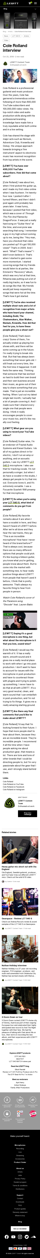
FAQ (20, 1205)
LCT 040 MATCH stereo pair (20, 1061)
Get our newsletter (20, 1229)
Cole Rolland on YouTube (13, 784)
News (6, 36)
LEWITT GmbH (16, 1253)
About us (20, 1168)
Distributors (20, 1189)
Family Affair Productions (20, 1087)
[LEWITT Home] (11, 4)
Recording (20, 1148)
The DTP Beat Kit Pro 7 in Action (20, 1074)
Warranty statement (20, 1212)
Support (20, 1195)
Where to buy (20, 1215)
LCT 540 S (16, 36)
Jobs (20, 1175)
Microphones (20, 1145)
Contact (20, 1198)
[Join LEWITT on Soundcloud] (33, 1237)
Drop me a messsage (27, 814)
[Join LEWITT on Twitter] (26, 1237)
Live (20, 1152)
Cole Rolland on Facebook (13, 787)
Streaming (20, 1155)
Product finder (20, 1162)
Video (6, 40)
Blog (5, 9)
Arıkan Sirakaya (20, 1085)
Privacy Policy (20, 1178)
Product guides (20, 1209)
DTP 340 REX (20, 1056)
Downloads (20, 1202)
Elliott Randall (20, 1069)
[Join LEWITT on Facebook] (6, 1237)
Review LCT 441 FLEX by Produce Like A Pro (20, 1072)
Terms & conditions (20, 1185)
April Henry (20, 1082)
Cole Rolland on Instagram (13, 789)
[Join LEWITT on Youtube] (13, 1237)
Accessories (20, 1159)
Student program (20, 1182)
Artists (10, 31)
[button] (29, 3)
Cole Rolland (8, 781)
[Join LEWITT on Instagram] (20, 1237)
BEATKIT (20, 1059)
